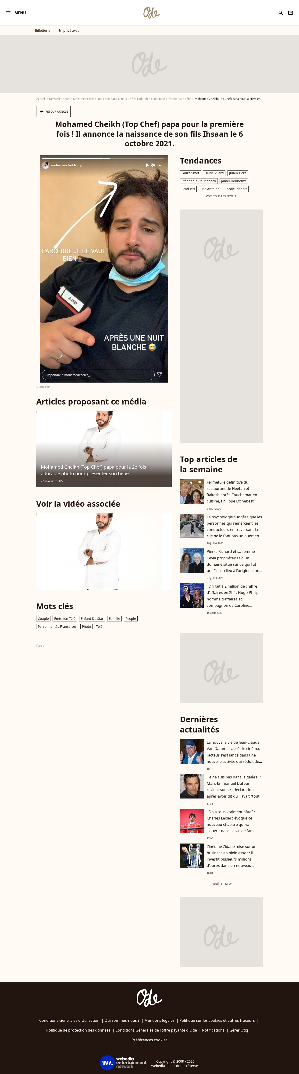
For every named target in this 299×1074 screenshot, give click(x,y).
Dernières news (59, 99)
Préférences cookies (149, 1040)
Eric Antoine (209, 189)
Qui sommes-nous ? (121, 1020)
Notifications (213, 1030)
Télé (99, 626)
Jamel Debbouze (234, 181)
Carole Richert (236, 189)
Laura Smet (190, 173)
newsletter (290, 13)
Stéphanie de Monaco (199, 181)
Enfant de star (92, 618)
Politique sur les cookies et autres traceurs (217, 1020)
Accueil (41, 99)
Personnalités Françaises (57, 626)
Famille (114, 618)
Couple (43, 618)
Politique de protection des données (78, 1030)
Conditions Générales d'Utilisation (69, 1020)
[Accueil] (151, 12)
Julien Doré (237, 173)
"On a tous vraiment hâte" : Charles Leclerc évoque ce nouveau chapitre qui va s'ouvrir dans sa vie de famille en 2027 (233, 824)
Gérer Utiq (238, 1030)
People (130, 618)
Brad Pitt (188, 189)
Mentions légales (159, 1020)
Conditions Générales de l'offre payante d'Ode (156, 1030)
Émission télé (64, 618)
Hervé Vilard (214, 173)
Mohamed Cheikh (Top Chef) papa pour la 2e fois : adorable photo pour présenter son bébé (132, 99)
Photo (86, 626)
